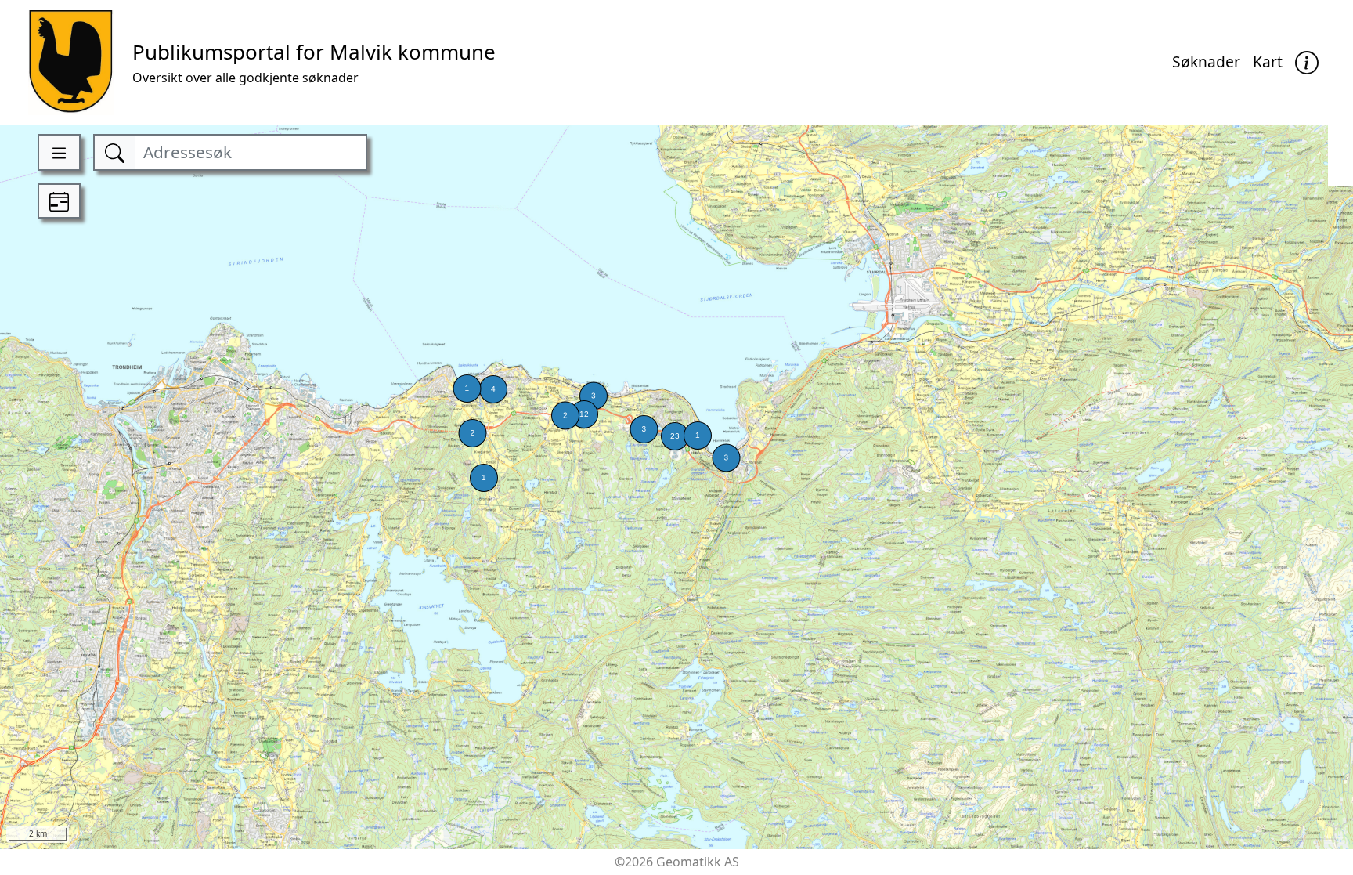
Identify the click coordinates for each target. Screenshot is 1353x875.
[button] (1307, 63)
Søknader (1206, 61)
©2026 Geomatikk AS (677, 861)
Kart (1268, 61)
